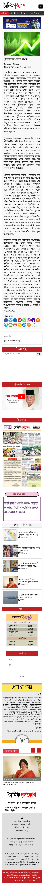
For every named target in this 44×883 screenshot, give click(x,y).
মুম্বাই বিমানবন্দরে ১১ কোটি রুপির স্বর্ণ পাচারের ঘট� (28, 564)
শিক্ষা (28, 827)
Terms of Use (28, 842)
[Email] (10, 325)
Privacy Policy (15, 842)
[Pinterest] (20, 320)
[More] (29, 325)
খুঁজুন (39, 353)
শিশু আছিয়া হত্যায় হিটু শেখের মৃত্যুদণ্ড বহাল (29, 549)
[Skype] (6, 325)
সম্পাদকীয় (19, 830)
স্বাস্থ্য (26, 830)
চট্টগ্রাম (23, 824)
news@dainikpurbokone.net (24, 839)
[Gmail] (15, 325)
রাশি (23, 827)
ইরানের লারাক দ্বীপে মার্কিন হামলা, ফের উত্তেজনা (28, 596)
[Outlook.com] (24, 325)
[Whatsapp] (24, 320)
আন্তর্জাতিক (26, 821)
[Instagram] (29, 320)
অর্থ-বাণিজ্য (17, 821)
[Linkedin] (15, 320)
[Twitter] (10, 320)
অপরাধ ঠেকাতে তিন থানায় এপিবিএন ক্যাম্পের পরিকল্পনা (29, 533)
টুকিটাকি (16, 827)
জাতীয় (29, 824)
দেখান (22, 676)
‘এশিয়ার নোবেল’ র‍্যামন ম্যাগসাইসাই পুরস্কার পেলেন (28, 580)
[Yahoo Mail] (33, 320)
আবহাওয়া (15, 824)
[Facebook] (6, 320)
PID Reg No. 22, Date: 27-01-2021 (21, 845)
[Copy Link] (20, 325)
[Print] (38, 320)
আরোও (21, 609)
